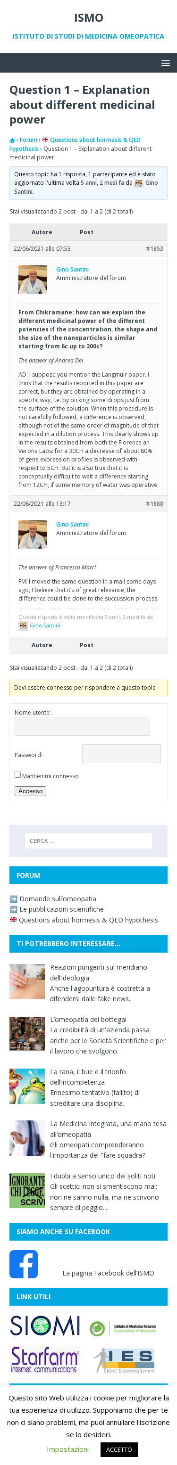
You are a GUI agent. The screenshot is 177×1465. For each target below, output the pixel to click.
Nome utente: (33, 712)
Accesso (30, 791)
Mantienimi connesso (50, 776)
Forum (28, 140)
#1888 (154, 504)
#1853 (154, 249)
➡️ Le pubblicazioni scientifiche (56, 909)
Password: (28, 755)
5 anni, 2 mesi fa (102, 183)
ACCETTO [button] (119, 1449)
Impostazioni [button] (68, 1449)
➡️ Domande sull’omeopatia (52, 898)
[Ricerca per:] (88, 841)
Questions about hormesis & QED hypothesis (87, 919)
